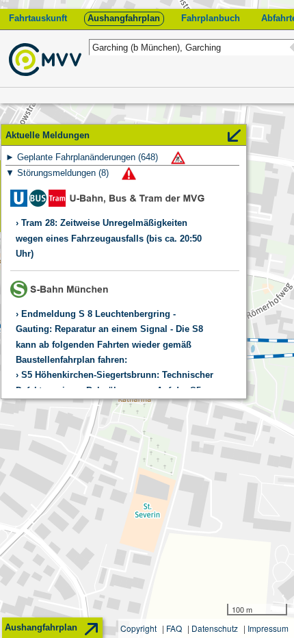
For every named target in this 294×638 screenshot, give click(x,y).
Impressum (268, 628)
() (89, 157)
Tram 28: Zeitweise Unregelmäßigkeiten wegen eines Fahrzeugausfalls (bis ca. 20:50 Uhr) (109, 238)
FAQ (174, 628)
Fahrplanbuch (210, 18)
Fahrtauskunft (38, 18)
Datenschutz (214, 628)
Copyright (138, 628)
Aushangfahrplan (124, 18)
